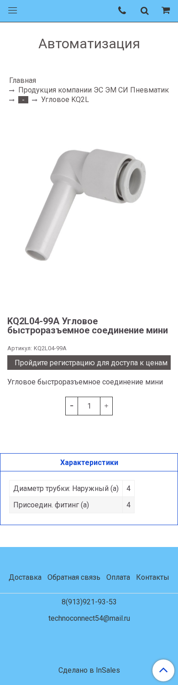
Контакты (152, 577)
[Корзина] (167, 11)
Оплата (118, 577)
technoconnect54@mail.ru (89, 618)
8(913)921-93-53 (89, 602)
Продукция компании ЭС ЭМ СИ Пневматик (93, 90)
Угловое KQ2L (65, 99)
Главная (22, 80)
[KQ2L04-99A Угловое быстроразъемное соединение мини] (89, 209)
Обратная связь (73, 577)
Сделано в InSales (89, 670)
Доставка (25, 577)
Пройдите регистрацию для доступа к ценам (91, 362)
